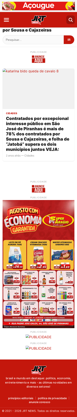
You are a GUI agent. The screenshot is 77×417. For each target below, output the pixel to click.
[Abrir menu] (6, 19)
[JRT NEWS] (38, 370)
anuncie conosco (39, 402)
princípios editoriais (20, 398)
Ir (69, 39)
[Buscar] (70, 19)
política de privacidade (52, 398)
